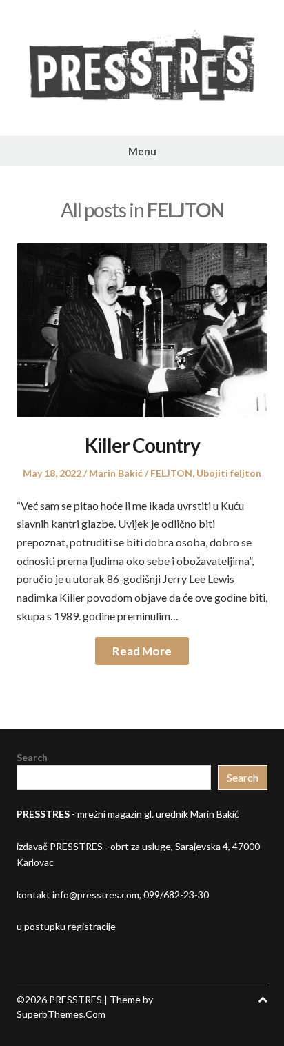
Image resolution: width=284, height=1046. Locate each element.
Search (32, 757)
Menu (142, 151)
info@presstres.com (95, 894)
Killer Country (142, 445)
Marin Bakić (116, 473)
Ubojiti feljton (228, 473)
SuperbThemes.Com (61, 1014)
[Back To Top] (262, 999)
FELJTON (171, 473)
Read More (142, 651)
